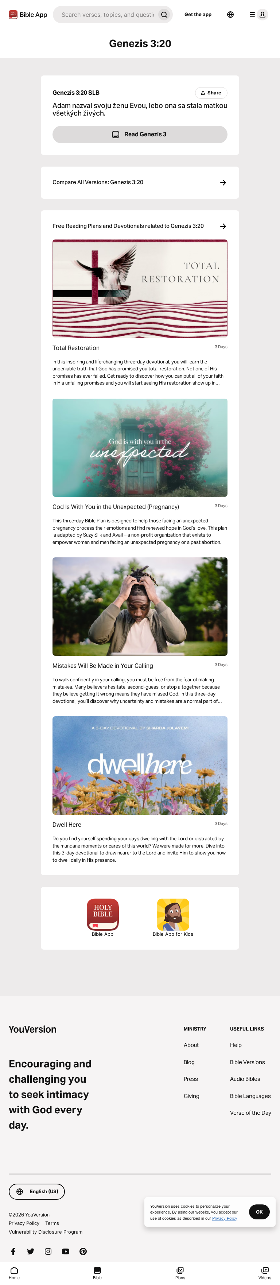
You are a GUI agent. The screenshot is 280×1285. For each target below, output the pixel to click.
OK (259, 1212)
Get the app (197, 14)
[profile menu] (257, 14)
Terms (52, 1223)
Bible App (102, 934)
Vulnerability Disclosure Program (45, 1232)
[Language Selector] (230, 14)
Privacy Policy (24, 1223)
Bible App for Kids (173, 934)
